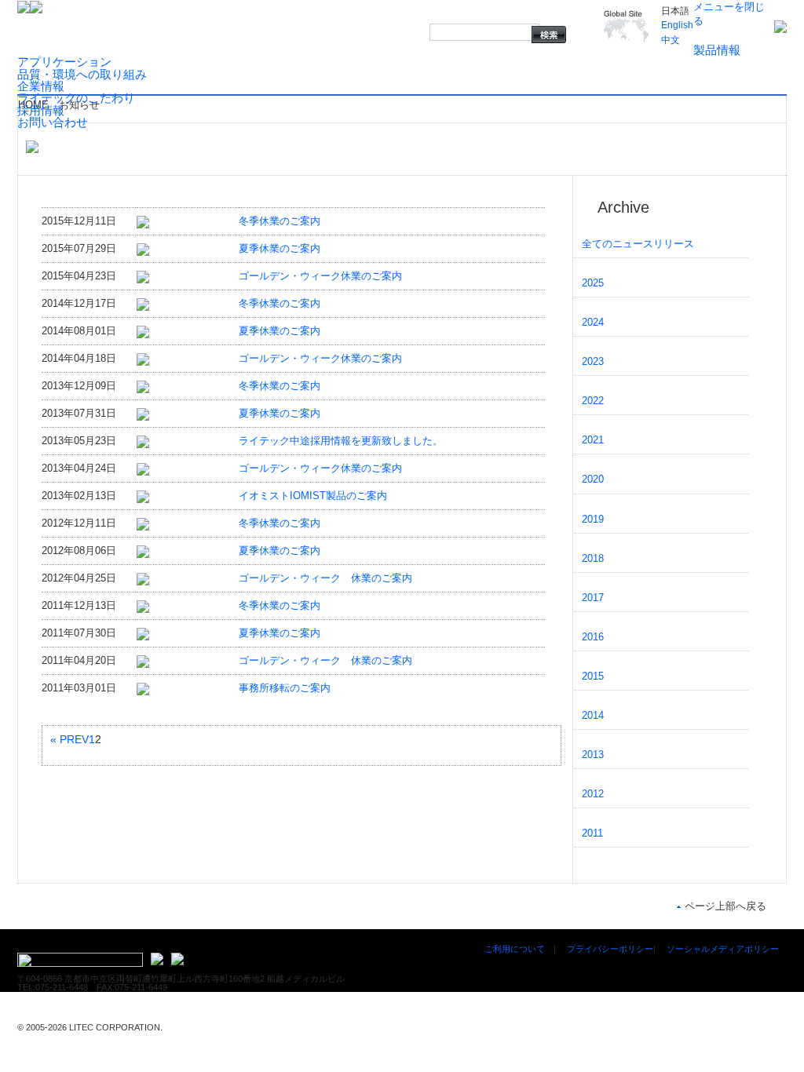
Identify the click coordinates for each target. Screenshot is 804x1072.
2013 (593, 754)
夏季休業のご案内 (279, 248)
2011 (592, 833)
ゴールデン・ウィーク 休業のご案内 (325, 578)
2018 (593, 558)
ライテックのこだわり (76, 97)
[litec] (780, 25)
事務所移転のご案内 (285, 688)
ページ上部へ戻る (725, 906)
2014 (593, 715)
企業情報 (40, 86)
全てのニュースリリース (638, 244)
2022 (593, 401)
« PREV (69, 739)
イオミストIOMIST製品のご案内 (313, 495)
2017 (593, 597)
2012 (593, 794)
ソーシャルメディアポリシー (723, 948)
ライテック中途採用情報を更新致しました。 (341, 441)
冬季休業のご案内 (279, 221)
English (677, 25)
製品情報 (716, 50)
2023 (593, 361)
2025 (593, 283)
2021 (593, 440)
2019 (593, 519)
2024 (593, 322)
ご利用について (514, 948)
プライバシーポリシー (610, 948)
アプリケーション (64, 61)
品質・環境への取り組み (82, 74)
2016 (593, 637)
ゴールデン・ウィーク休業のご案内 (320, 276)
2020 (593, 479)
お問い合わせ (52, 122)
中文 (670, 40)
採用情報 (40, 110)
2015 (593, 676)
